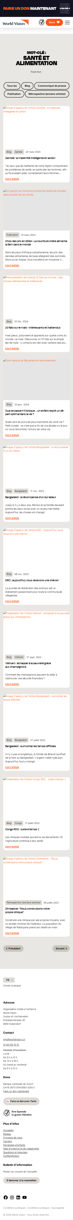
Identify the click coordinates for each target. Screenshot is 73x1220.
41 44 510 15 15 (11, 1044)
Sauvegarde (57, 1207)
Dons (52, 22)
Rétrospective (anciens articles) (47, 93)
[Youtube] (24, 1197)
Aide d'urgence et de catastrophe (21, 1148)
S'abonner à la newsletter (21, 1180)
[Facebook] (5, 1197)
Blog (27, 85)
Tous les (12, 85)
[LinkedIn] (18, 1197)
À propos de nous (12, 1137)
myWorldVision (11, 1155)
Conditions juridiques (14, 1207)
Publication (14, 93)
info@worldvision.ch (14, 1039)
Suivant (60, 948)
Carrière (7, 1141)
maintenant (29, 8)
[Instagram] (12, 1197)
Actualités (8, 1130)
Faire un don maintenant (16, 1091)
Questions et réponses (15, 1152)
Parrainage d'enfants (14, 1145)
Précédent (14, 948)
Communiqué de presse (52, 85)
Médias (7, 1134)
